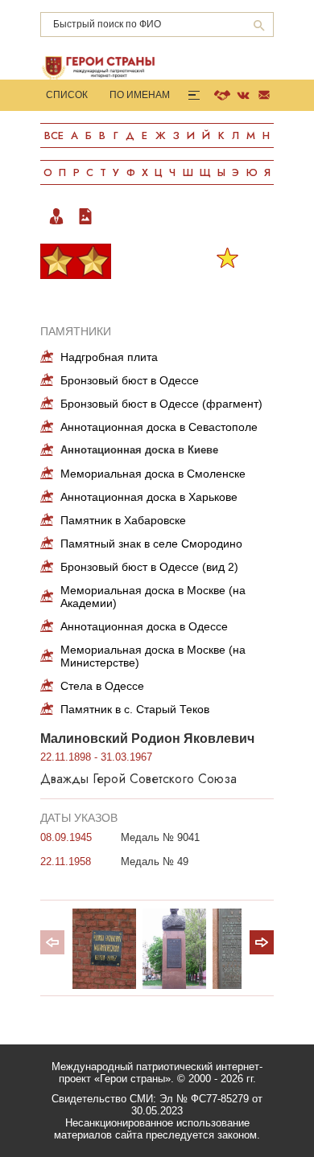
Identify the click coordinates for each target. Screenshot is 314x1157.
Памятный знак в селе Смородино (151, 543)
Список (67, 95)
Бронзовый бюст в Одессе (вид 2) (149, 566)
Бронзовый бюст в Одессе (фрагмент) (161, 403)
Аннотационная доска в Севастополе (159, 427)
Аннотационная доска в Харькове (149, 496)
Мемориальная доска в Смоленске (153, 473)
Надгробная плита (109, 357)
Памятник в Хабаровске (123, 520)
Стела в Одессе (102, 685)
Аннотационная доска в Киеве (139, 450)
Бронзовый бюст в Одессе (129, 380)
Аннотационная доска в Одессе (144, 626)
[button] (262, 942)
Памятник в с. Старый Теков (134, 709)
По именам (139, 95)
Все (54, 135)
